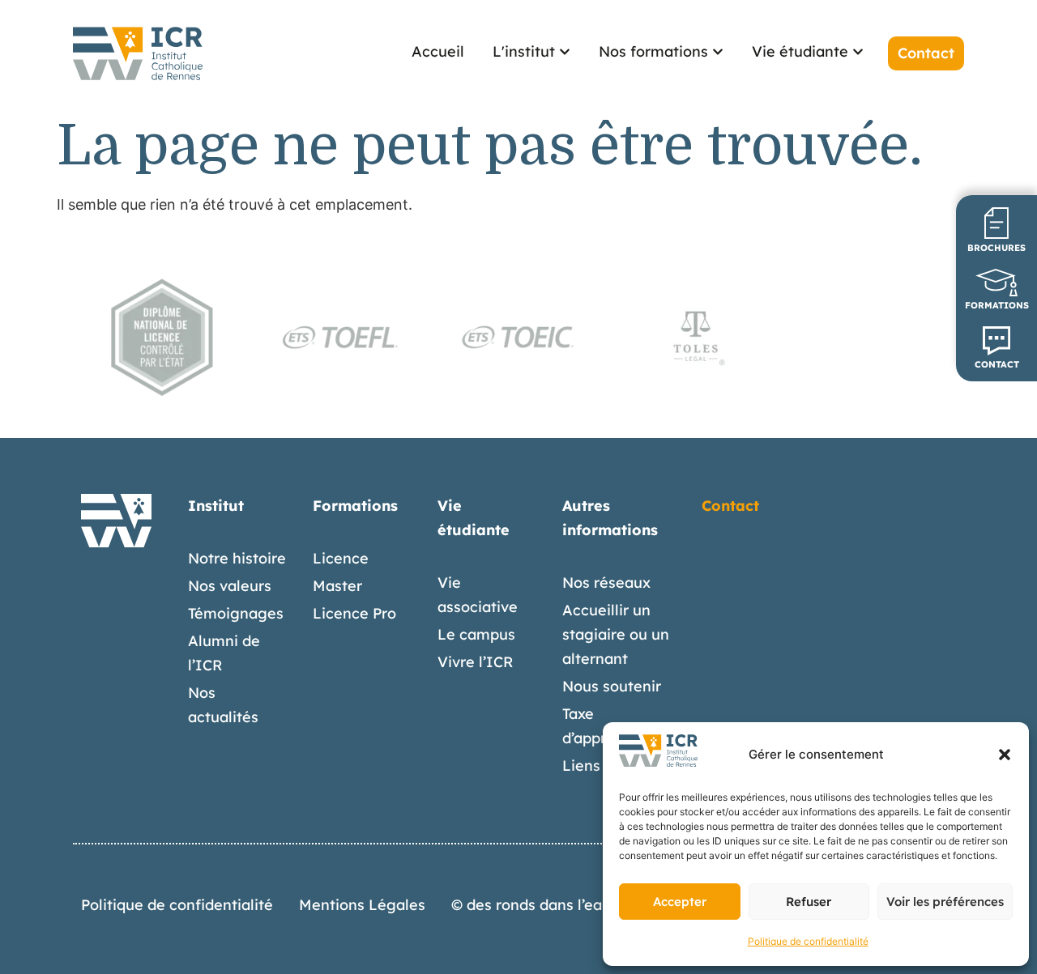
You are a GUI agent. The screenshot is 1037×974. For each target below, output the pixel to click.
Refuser (808, 901)
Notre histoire (237, 558)
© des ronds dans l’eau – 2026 (555, 904)
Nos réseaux (606, 582)
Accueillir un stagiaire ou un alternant (615, 634)
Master (337, 585)
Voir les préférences (945, 901)
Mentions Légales (362, 904)
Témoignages (236, 613)
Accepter (679, 901)
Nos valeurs (229, 585)
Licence (341, 558)
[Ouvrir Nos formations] (717, 51)
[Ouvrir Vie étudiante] (858, 51)
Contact (730, 505)
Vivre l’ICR (475, 662)
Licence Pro (354, 613)
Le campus (476, 634)
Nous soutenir (611, 686)
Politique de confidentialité (808, 941)
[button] (1004, 754)
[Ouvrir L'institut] (564, 51)
